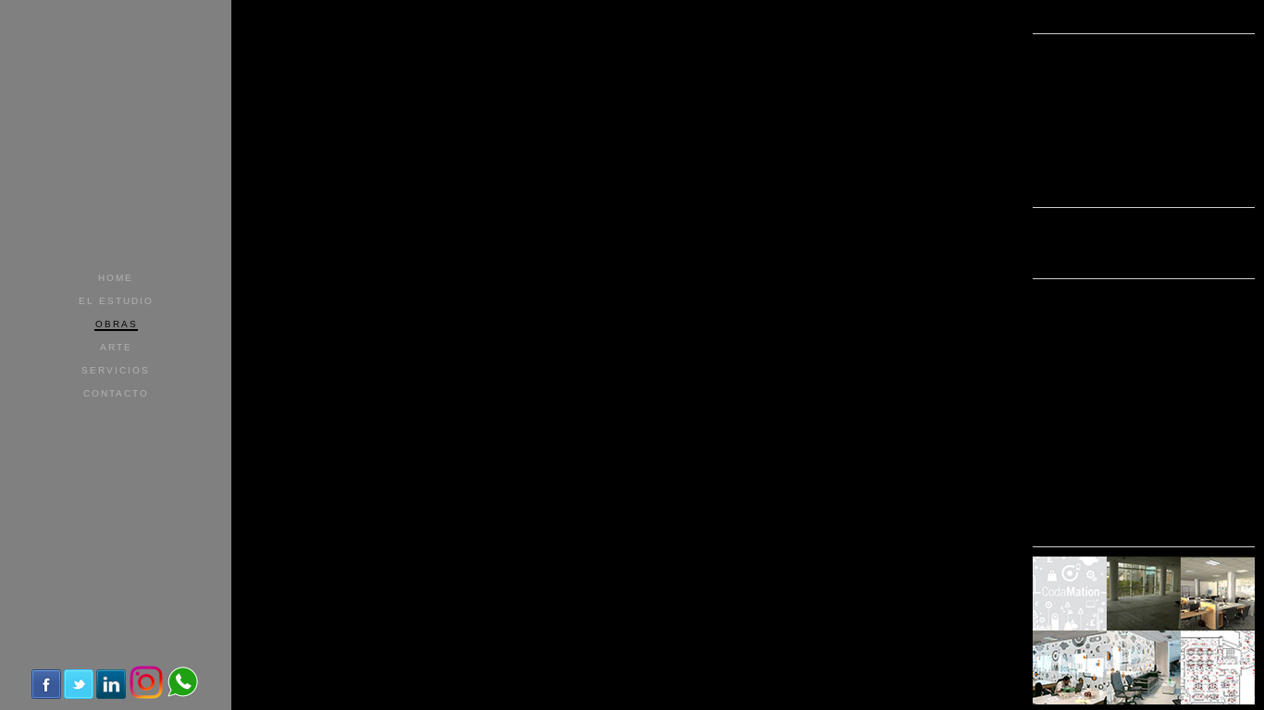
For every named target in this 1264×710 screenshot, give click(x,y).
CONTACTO (116, 393)
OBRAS (116, 324)
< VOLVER (1223, 19)
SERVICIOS (115, 370)
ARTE (116, 347)
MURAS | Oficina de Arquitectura (116, 63)
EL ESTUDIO (116, 301)
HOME (115, 278)
